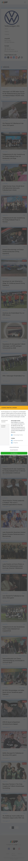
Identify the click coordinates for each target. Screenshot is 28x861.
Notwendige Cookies (4, 421)
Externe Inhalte (3, 426)
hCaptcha (16, 442)
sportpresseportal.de (18, 440)
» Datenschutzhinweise (14, 447)
